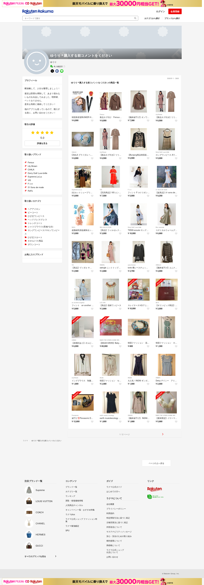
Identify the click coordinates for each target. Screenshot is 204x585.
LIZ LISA (102, 303)
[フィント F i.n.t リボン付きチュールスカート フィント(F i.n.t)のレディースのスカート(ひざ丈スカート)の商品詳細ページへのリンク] (139, 177)
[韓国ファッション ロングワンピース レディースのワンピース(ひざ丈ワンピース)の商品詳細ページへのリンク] (167, 327)
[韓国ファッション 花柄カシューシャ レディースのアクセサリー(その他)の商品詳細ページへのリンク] (139, 327)
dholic (102, 378)
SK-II (157, 303)
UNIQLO (158, 265)
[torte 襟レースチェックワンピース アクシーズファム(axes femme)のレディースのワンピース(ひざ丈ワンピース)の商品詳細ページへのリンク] (139, 252)
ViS (101, 190)
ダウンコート (34, 244)
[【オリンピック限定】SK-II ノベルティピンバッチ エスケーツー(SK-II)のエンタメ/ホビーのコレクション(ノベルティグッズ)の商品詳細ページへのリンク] (167, 290)
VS (73, 265)
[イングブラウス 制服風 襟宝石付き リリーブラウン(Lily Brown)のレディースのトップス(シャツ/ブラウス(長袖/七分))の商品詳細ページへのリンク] (83, 365)
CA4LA (74, 152)
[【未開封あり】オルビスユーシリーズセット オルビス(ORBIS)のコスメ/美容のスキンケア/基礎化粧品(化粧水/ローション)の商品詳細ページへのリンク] (83, 327)
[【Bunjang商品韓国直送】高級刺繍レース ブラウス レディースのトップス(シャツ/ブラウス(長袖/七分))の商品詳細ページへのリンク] (139, 139)
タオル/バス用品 (35, 240)
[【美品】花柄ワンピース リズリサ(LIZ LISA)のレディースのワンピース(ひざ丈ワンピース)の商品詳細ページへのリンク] (111, 290)
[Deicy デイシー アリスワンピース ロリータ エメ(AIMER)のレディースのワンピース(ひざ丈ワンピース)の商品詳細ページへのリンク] (167, 365)
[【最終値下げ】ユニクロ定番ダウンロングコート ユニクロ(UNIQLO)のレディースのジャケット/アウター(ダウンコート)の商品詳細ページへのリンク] (167, 252)
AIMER (158, 378)
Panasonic (75, 415)
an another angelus (78, 303)
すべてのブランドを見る (35, 556)
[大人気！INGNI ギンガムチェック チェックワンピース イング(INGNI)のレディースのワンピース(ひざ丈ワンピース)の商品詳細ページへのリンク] (139, 365)
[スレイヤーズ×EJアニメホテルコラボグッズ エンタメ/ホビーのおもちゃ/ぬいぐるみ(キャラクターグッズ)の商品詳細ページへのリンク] (139, 290)
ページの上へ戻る (156, 463)
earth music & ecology (107, 415)
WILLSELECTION (105, 227)
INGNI (130, 378)
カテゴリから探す (152, 18)
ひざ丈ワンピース (36, 215)
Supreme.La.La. (77, 190)
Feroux (102, 114)
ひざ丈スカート (35, 237)
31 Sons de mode (161, 190)
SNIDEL (102, 265)
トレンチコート (35, 223)
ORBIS (74, 340)
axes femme (132, 265)
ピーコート (33, 212)
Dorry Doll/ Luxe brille (162, 152)
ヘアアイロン (34, 208)
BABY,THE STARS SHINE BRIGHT (111, 340)
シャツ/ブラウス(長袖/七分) (40, 226)
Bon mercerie (160, 227)
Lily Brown (159, 114)
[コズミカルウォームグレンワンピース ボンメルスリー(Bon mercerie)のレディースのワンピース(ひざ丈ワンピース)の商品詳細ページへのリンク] (167, 214)
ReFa (73, 227)
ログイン (160, 11)
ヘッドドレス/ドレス (37, 219)
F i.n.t (129, 190)
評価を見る (42, 143)
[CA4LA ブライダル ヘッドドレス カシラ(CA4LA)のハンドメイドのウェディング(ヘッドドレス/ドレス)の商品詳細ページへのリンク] (83, 139)
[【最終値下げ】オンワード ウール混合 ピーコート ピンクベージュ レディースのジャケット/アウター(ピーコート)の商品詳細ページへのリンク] (139, 102)
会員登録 (175, 11)
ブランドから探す (172, 18)
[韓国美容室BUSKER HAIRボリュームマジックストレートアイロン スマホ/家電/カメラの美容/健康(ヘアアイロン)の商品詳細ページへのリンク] (83, 102)
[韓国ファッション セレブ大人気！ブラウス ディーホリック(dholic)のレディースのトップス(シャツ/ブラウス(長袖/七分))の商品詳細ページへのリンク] (111, 365)
